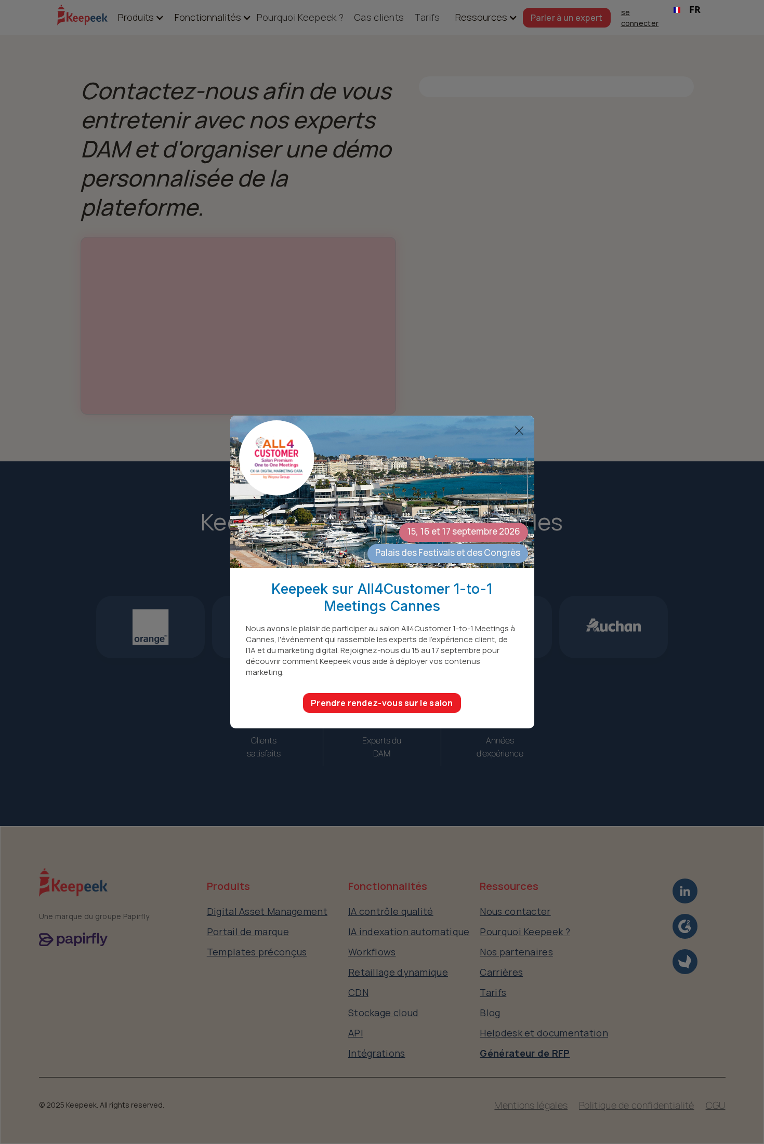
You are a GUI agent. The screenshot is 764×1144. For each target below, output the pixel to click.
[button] (136, 17)
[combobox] (687, 10)
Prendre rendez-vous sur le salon (382, 703)
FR (695, 9)
